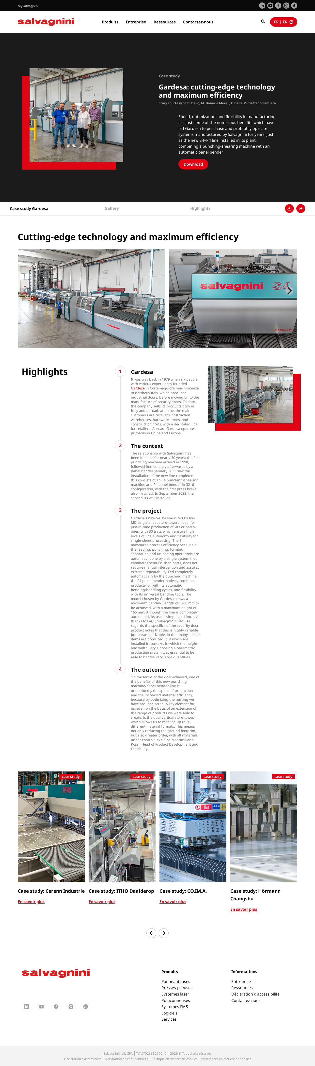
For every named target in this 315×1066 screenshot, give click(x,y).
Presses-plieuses (176, 987)
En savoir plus (31, 901)
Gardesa (138, 388)
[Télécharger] (289, 208)
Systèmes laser (175, 994)
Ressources (165, 22)
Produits (110, 22)
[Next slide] (289, 291)
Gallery (112, 208)
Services (169, 1019)
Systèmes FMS (174, 1006)
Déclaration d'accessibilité (255, 994)
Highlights (200, 208)
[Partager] (300, 208)
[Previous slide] (26, 291)
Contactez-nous (198, 22)
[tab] (150, 346)
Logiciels (169, 1013)
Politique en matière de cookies (174, 1059)
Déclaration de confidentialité (126, 1059)
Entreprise (136, 22)
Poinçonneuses (175, 1000)
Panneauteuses (175, 981)
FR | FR (281, 22)
